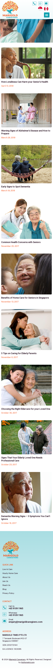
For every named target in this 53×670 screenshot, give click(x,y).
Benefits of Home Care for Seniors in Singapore (25, 298)
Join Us (5, 581)
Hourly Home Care (10, 573)
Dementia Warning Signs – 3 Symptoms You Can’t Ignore (25, 518)
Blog (4, 589)
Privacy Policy (8, 593)
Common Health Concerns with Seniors (21, 242)
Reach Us (6, 585)
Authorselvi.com (28, 662)
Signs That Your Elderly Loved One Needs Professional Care (21, 459)
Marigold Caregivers (17, 659)
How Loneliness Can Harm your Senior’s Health (24, 82)
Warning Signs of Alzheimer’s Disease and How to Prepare (25, 132)
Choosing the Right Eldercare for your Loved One (25, 409)
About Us (6, 577)
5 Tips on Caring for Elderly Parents (18, 353)
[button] (46, 15)
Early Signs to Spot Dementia (15, 186)
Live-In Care (7, 569)
